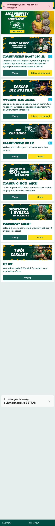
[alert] (27, 6)
